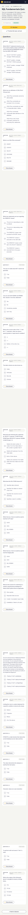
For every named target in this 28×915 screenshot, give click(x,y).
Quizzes (7, 6)
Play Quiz (15, 27)
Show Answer (9, 79)
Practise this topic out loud (14, 31)
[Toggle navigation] (25, 2)
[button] (14, 55)
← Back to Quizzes (14, 911)
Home (3, 6)
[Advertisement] (14, 190)
